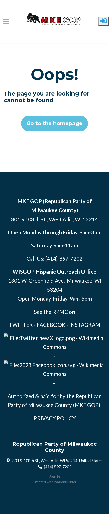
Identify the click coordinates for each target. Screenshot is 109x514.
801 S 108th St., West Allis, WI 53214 (54, 219)
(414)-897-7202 (63, 258)
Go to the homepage (54, 123)
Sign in (54, 476)
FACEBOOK (51, 324)
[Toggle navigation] (6, 21)
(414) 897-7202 (57, 466)
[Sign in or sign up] (103, 21)
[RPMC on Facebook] (54, 368)
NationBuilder (65, 482)
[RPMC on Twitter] (54, 341)
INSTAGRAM (84, 324)
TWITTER (21, 324)
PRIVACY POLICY (55, 418)
